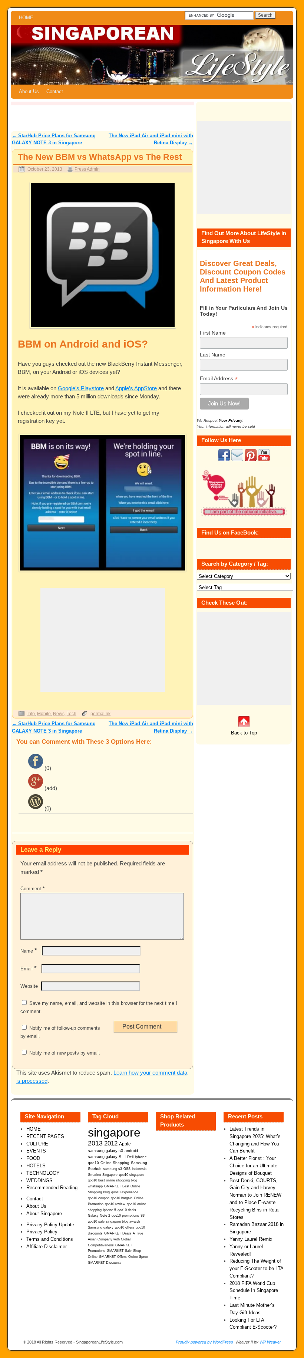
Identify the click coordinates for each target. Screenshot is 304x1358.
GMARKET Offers (113, 1257)
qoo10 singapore (131, 1175)
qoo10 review (115, 1204)
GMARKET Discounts (105, 1263)
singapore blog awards (123, 1221)
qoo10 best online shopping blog (112, 1180)
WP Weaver (270, 1342)
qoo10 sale (96, 1221)
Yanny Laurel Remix (250, 1239)
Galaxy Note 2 (99, 1215)
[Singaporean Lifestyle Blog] (152, 55)
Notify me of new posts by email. (64, 1053)
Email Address (219, 378)
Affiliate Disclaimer (46, 1246)
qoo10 (93, 1163)
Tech (71, 713)
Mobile (44, 713)
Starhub (95, 1169)
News (59, 713)
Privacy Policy (41, 1231)
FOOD (33, 1158)
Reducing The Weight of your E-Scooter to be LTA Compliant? (256, 1268)
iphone (141, 1157)
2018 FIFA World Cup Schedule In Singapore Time (253, 1290)
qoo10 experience (124, 1192)
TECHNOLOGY (43, 1173)
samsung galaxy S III (107, 1156)
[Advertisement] (102, 640)
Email (28, 968)
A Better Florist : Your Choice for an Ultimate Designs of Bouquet (253, 1165)
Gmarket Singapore (103, 1175)
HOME (26, 17)
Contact (54, 91)
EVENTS (36, 1151)
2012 (111, 1143)
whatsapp (95, 1186)
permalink (100, 713)
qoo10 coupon (98, 1198)
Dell (130, 1157)
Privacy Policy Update (50, 1224)
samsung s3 (112, 1169)
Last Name (212, 355)
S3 (143, 1215)
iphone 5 (109, 1210)
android (131, 1150)
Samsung (139, 1163)
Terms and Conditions (49, 1239)
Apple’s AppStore (136, 388)
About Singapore (44, 1213)
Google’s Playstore (81, 388)
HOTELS (36, 1165)
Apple (125, 1143)
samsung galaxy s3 (105, 1150)
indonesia (139, 1169)
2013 (95, 1143)
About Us (29, 91)
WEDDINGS (39, 1180)
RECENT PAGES (45, 1136)
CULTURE (37, 1144)
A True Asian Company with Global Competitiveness (115, 1239)
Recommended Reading (51, 1187)
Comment (32, 888)
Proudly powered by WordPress (204, 1342)
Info (31, 713)
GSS (126, 1169)
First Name (213, 333)
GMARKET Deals (117, 1233)
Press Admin (87, 169)
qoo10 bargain (121, 1198)
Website (29, 986)
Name (28, 951)
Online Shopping (114, 1163)
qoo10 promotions (125, 1215)
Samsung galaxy (100, 1227)
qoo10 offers (124, 1227)
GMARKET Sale (119, 1251)
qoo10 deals (127, 1210)
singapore (114, 1132)
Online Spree (138, 1257)
